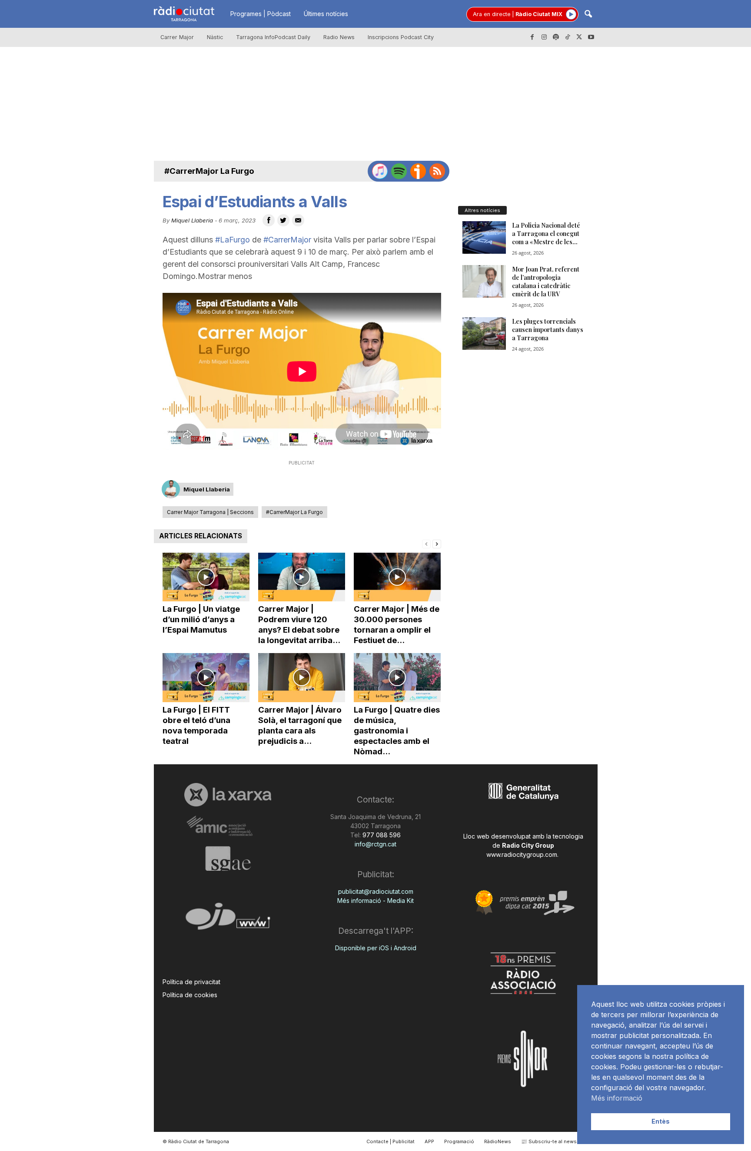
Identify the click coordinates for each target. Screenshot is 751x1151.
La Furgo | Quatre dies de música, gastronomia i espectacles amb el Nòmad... (397, 730)
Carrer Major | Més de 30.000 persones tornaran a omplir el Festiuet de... (396, 624)
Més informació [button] (616, 1098)
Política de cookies (190, 994)
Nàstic (215, 37)
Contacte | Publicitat (390, 1141)
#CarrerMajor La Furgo (209, 171)
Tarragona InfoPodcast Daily (273, 37)
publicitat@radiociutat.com (375, 891)
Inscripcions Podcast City (401, 37)
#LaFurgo (232, 239)
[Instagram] (544, 37)
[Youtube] (591, 37)
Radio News (339, 37)
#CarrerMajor (287, 239)
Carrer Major (177, 37)
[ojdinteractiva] (228, 919)
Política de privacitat (191, 981)
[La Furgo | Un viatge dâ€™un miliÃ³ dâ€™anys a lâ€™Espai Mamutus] (206, 577)
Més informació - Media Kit (375, 900)
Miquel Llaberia (192, 220)
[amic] (228, 826)
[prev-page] (426, 543)
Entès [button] (660, 1121)
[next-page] (436, 543)
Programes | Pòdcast (260, 13)
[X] (579, 37)
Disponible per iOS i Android (375, 948)
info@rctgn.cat (375, 844)
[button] (588, 14)
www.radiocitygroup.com (521, 854)
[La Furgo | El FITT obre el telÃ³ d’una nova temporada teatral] (206, 677)
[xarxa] (228, 794)
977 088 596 (381, 835)
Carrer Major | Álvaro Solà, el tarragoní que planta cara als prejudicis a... (300, 725)
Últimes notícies (326, 13)
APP (429, 1141)
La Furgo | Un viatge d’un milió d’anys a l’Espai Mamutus (201, 619)
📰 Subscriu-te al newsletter (555, 1141)
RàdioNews (497, 1141)
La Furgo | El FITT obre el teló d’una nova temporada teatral (196, 725)
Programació (459, 1141)
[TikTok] (567, 37)
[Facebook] (532, 37)
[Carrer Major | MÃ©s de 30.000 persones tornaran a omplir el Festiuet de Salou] (397, 577)
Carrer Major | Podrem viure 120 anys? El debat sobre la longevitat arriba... (299, 624)
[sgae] (228, 858)
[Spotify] (556, 37)
